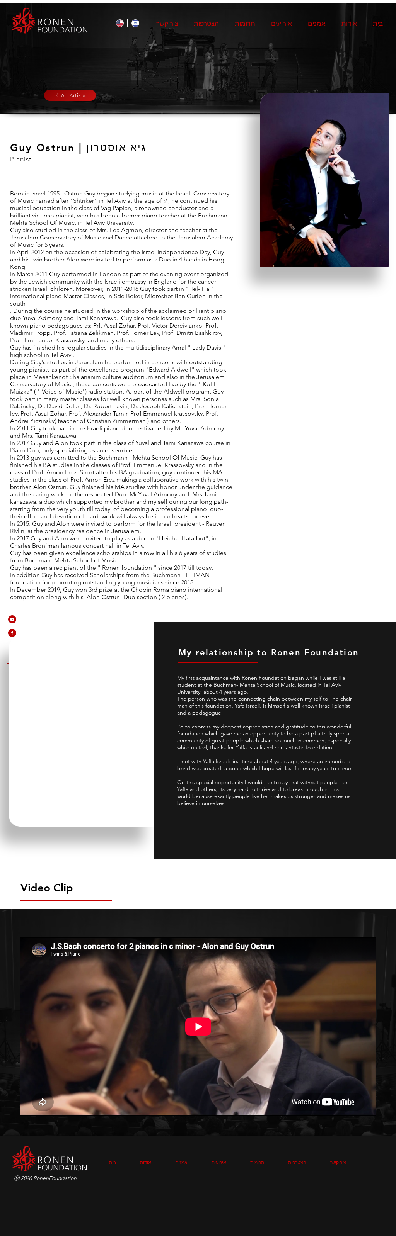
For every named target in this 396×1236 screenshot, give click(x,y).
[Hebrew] (135, 23)
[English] (119, 23)
